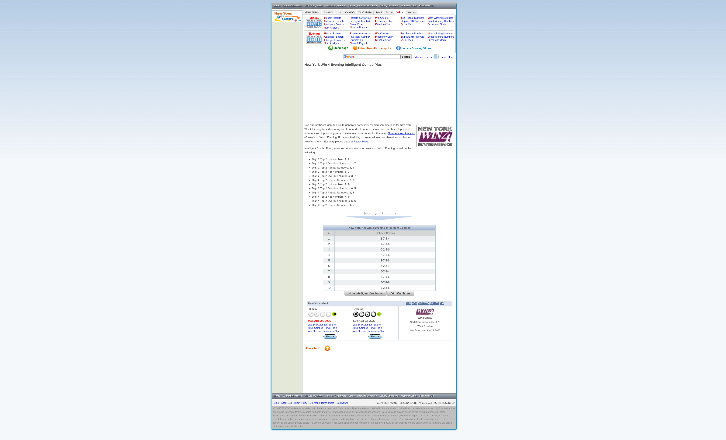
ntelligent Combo (360, 21)
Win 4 (399, 12)
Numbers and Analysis (401, 133)
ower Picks (357, 24)
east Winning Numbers (440, 21)
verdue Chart (383, 24)
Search (340, 21)
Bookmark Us (426, 5)
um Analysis (331, 27)
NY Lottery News (314, 5)
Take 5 (379, 12)
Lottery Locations (388, 5)
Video (352, 5)
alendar (329, 21)
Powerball (328, 12)
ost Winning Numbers (440, 17)
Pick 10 (389, 12)
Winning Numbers (292, 5)
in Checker (382, 17)
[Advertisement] (287, 78)
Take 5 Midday (365, 12)
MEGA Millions (312, 12)
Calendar (322, 324)
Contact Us (342, 403)
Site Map (314, 403)
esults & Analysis (360, 17)
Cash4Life (349, 12)
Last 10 (312, 324)
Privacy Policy (300, 403)
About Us (286, 403)
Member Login (408, 5)
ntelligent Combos (334, 24)
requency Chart (384, 21)
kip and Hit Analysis (412, 21)
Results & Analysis (335, 5)
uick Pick (407, 24)
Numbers (411, 12)
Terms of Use (327, 403)
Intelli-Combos (315, 328)
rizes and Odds (436, 24)
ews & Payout (358, 27)
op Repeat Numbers (412, 17)
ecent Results (332, 17)
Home (277, 5)
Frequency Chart (331, 331)
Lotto (339, 12)
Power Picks (361, 141)
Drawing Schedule (367, 5)
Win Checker (314, 331)
